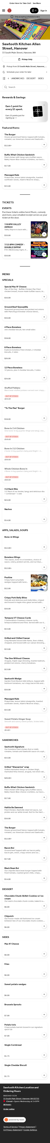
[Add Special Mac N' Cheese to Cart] (44, 296)
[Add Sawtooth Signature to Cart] (44, 757)
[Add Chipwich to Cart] (44, 926)
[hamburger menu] (3, 10)
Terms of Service (10, 1127)
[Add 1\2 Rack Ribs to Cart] (44, 499)
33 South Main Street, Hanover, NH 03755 (21, 1098)
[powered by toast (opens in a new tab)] (15, 1119)
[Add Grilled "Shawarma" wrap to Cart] (44, 777)
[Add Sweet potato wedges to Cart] (44, 994)
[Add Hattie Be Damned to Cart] (44, 817)
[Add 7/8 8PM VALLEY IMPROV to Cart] (44, 234)
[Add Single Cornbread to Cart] (44, 1055)
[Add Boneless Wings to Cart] (44, 567)
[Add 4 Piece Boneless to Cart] (44, 337)
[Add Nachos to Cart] (44, 519)
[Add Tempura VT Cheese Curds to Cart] (44, 628)
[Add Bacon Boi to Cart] (44, 858)
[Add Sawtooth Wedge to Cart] (44, 688)
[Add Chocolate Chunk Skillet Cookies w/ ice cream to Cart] (44, 906)
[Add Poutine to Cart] (44, 587)
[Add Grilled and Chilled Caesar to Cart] (44, 648)
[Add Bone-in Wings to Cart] (44, 547)
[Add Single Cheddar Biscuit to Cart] (44, 1075)
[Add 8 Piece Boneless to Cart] (44, 357)
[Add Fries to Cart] (44, 974)
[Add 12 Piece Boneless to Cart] (44, 377)
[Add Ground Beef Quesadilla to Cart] (44, 317)
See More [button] (37, 3)
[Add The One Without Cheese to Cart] (44, 668)
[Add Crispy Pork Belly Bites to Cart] (44, 607)
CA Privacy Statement (12, 1130)
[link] (17, 78)
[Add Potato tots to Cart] (44, 1035)
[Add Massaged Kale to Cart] (44, 185)
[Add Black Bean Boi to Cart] (44, 878)
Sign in (43, 10)
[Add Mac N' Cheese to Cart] (44, 954)
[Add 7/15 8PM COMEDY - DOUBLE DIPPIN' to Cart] (44, 254)
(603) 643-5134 (10, 1095)
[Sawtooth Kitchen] (9, 10)
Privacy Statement (27, 1127)
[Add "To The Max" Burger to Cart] (44, 418)
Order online (8, 1109)
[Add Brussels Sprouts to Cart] (44, 1014)
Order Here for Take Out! (20, 3)
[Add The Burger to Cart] (44, 144)
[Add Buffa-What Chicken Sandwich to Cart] (44, 165)
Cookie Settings (30, 1130)
